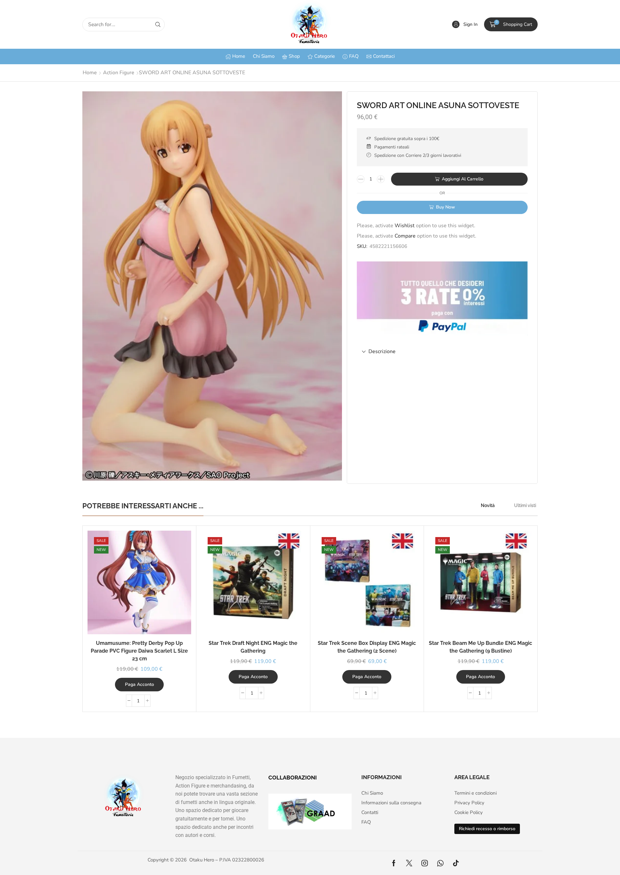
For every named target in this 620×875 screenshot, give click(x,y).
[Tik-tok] (456, 863)
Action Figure (118, 72)
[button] (465, 24)
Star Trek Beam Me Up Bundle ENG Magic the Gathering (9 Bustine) (480, 647)
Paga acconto (139, 684)
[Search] (157, 24)
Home (90, 72)
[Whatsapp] (440, 863)
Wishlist (405, 225)
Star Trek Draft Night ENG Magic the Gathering (253, 647)
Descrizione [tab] (382, 351)
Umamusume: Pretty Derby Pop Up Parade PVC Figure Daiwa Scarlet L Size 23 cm (139, 651)
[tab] (442, 351)
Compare (405, 235)
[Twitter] (409, 863)
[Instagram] (424, 863)
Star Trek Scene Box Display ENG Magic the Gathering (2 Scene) (367, 647)
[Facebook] (394, 863)
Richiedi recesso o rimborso (487, 829)
